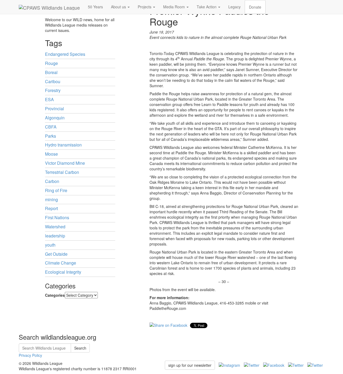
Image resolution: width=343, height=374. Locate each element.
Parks (50, 136)
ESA (49, 99)
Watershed (55, 226)
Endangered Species (65, 54)
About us (119, 6)
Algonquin (55, 118)
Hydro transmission (63, 145)
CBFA (51, 127)
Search (80, 348)
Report (51, 208)
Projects (145, 6)
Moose (51, 154)
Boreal (51, 72)
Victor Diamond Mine (65, 163)
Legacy (234, 6)
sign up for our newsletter (189, 365)
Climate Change (60, 263)
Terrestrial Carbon (62, 172)
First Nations (57, 217)
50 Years (95, 6)
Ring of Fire (56, 190)
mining (51, 199)
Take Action (207, 6)
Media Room (174, 6)
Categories (55, 295)
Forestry (53, 90)
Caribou (52, 81)
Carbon (52, 181)
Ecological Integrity (63, 272)
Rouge (51, 63)
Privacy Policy (30, 355)
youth (50, 245)
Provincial (54, 108)
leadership (55, 236)
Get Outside (56, 254)
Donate (255, 7)
